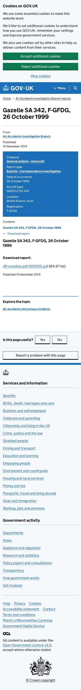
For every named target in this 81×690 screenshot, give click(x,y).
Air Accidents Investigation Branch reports (43, 98)
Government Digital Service (24, 626)
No (62, 340)
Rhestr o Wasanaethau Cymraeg (27, 620)
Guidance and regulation (21, 548)
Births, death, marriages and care (28, 403)
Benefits (9, 396)
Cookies (35, 603)
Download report (19, 233)
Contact (49, 609)
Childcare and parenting (21, 418)
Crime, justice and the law (23, 433)
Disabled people (15, 441)
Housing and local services (23, 478)
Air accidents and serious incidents (26, 309)
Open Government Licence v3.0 (27, 645)
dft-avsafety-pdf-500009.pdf (25, 266)
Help (6, 603)
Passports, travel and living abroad (29, 493)
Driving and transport (19, 448)
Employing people (16, 463)
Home (7, 98)
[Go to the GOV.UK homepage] (18, 88)
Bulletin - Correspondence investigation (34, 171)
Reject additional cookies (40, 66)
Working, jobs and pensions (24, 508)
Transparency (13, 570)
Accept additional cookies (40, 56)
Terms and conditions (19, 614)
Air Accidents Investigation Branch (26, 136)
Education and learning (20, 456)
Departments (13, 533)
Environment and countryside (25, 471)
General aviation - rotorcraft (25, 161)
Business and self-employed (24, 411)
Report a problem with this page (40, 355)
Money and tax (14, 486)
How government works (21, 578)
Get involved (12, 585)
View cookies (40, 76)
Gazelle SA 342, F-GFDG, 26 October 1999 (32, 227)
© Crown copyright (40, 680)
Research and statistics (21, 555)
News (7, 540)
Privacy (19, 603)
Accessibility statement (21, 609)
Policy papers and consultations (27, 563)
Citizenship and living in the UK (26, 426)
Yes (45, 340)
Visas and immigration (19, 501)
